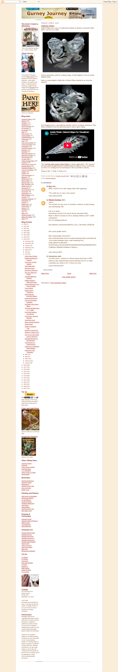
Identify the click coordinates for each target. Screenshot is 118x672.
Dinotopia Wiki (25, 474)
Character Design (26, 519)
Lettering (24, 171)
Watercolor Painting (27, 217)
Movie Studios (25, 180)
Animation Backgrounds (28, 533)
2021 (25, 235)
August (27, 249)
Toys (23, 211)
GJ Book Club (25, 159)
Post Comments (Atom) (58, 283)
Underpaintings (26, 507)
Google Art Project (27, 501)
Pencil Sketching (26, 189)
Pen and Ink (25, 188)
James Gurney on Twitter (29, 472)
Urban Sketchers (26, 526)
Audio (23, 132)
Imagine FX (25, 566)
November (28, 243)
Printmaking (25, 200)
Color (23, 141)
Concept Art (25, 561)
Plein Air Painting (26, 195)
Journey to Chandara (27, 170)
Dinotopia (32, 87)
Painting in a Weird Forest (32, 332)
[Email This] (75, 176)
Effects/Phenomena (27, 153)
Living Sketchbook (27, 175)
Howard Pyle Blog (26, 482)
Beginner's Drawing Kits (31, 330)
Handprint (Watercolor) (28, 503)
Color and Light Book (27, 142)
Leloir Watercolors (30, 266)
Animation (24, 123)
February (28, 361)
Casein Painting (26, 135)
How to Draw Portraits (31, 256)
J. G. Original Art (26, 470)
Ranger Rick (25, 206)
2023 (25, 230)
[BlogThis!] (77, 176)
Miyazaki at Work (29, 268)
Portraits (24, 197)
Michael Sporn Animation (28, 551)
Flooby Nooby (25, 543)
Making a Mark (26, 522)
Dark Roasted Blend (27, 563)
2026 (25, 224)
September (28, 247)
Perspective (25, 191)
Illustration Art (25, 484)
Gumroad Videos (26, 469)
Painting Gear (25, 186)
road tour (24, 208)
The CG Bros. (25, 572)
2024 (25, 228)
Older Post (92, 273)
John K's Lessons (27, 545)
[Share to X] (80, 176)
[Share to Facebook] (83, 176)
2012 (25, 378)
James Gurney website (28, 467)
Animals (24, 121)
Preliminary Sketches (27, 199)
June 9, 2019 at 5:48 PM (55, 252)
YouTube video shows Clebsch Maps (56, 164)
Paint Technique (26, 184)
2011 (25, 380)
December (28, 241)
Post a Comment (47, 269)
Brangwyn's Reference (31, 270)
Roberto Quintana (55, 200)
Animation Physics (27, 534)
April (26, 356)
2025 (25, 226)
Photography (25, 193)
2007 (25, 388)
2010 (25, 382)
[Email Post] (71, 176)
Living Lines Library (27, 547)
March (27, 358)
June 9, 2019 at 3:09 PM (55, 195)
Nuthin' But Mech (26, 570)
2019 (25, 239)
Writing (23, 218)
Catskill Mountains (27, 137)
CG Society (25, 559)
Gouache (24, 162)
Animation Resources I (28, 538)
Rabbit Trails (25, 204)
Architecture (25, 124)
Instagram (24, 465)
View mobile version (68, 277)
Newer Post (45, 273)
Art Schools (25, 130)
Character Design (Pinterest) (30, 521)
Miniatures (24, 177)
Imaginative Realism (27, 168)
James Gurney (30, 76)
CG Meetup (25, 557)
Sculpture (24, 209)
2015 (25, 371)
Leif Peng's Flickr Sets (28, 486)
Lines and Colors (26, 488)
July (26, 252)
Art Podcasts (25, 128)
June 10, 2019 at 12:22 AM (56, 265)
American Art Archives (28, 481)
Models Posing (26, 179)
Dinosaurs (24, 150)
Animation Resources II (28, 540)
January (27, 363)
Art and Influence (26, 500)
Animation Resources (28, 536)
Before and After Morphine (32, 322)
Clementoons (25, 139)
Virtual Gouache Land (28, 509)
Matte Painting (25, 568)
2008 (25, 386)
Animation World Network (29, 542)
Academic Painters (27, 119)
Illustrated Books (26, 166)
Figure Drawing (26, 157)
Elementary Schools (27, 155)
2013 (25, 375)
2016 (25, 369)
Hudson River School (27, 164)
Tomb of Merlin (29, 288)
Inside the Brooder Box (31, 298)
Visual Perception (26, 215)
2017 (25, 367)
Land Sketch (25, 505)
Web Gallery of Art (27, 510)
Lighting (24, 173)
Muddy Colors (25, 490)
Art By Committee (26, 126)
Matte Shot (25, 549)
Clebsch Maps (29, 324)
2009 (25, 384)
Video (23, 213)
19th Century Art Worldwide (29, 496)
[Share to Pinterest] (86, 176)
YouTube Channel (26, 463)
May (26, 354)
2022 (25, 232)
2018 (25, 365)
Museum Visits (26, 182)
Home (69, 273)
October (27, 245)
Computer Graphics (27, 148)
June (26, 254)
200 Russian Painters (28, 498)
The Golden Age (26, 524)
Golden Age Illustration (28, 161)
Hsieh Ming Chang (30, 320)
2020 (25, 237)
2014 (25, 373)
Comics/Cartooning (27, 144)
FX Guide (24, 564)
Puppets (24, 202)
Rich (50, 186)
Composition (25, 146)
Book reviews (25, 133)
